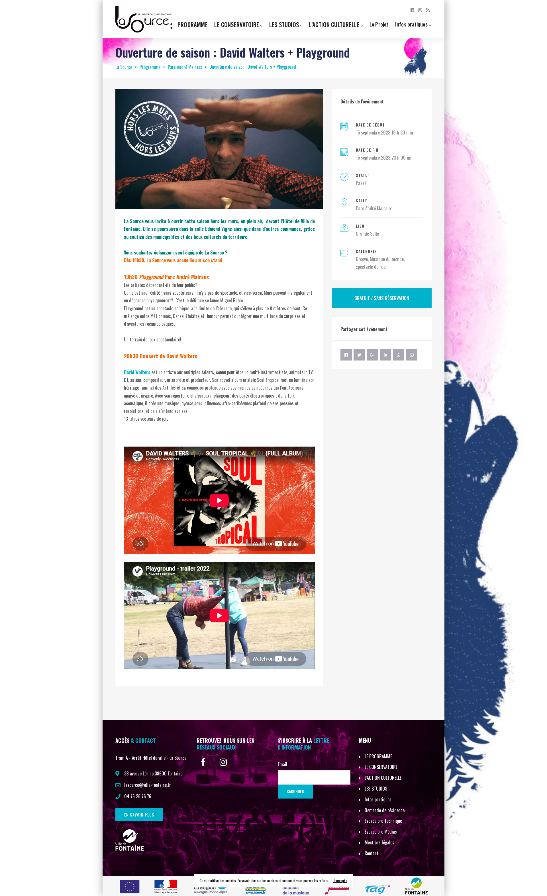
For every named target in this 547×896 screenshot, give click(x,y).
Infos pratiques (411, 24)
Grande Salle (367, 233)
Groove (362, 259)
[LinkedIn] (385, 355)
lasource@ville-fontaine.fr (147, 784)
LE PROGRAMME (378, 756)
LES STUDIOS (376, 788)
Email (282, 764)
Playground (151, 276)
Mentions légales (379, 842)
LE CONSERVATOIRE (381, 766)
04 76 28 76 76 (137, 796)
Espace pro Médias (381, 831)
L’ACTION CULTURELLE (383, 777)
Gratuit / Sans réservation (381, 298)
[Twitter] (359, 355)
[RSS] (428, 10)
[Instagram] (420, 10)
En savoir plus (139, 815)
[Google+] (372, 355)
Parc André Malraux (373, 208)
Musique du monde (387, 259)
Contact (371, 853)
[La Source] (143, 18)
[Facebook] (412, 10)
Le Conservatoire (236, 24)
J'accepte (340, 880)
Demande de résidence (385, 810)
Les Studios (284, 24)
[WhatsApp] (398, 355)
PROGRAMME (192, 24)
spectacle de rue (370, 266)
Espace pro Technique (383, 820)
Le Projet (379, 24)
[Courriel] (411, 355)
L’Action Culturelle (334, 24)
